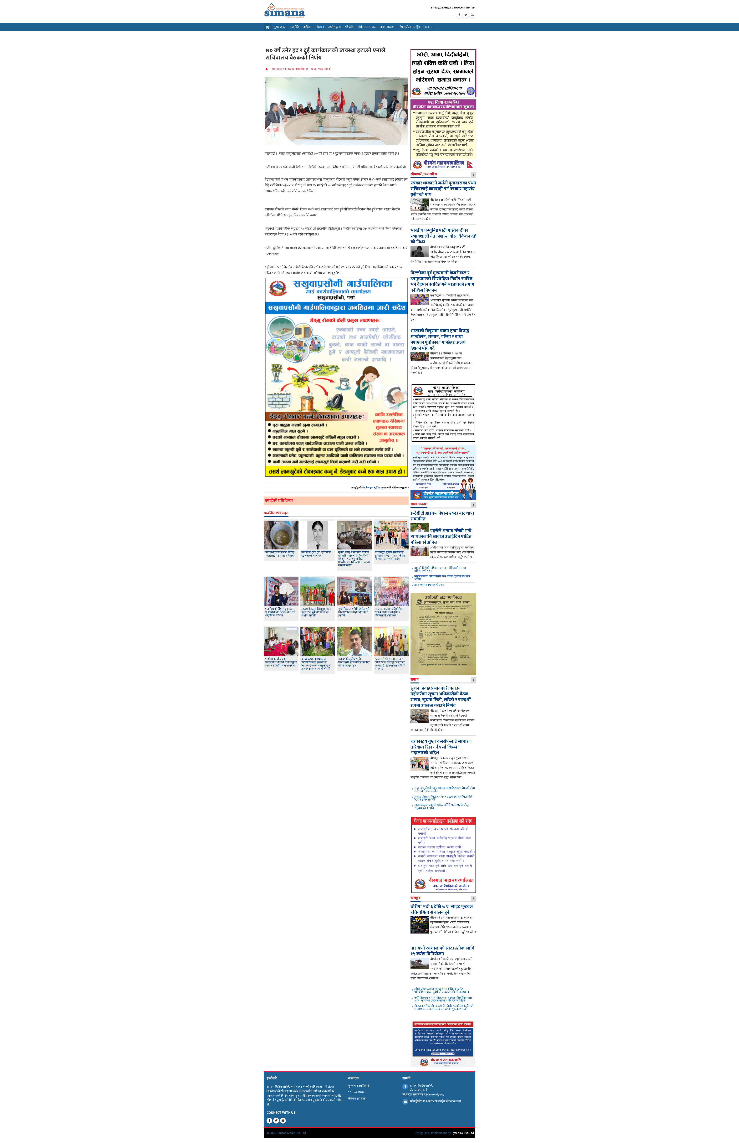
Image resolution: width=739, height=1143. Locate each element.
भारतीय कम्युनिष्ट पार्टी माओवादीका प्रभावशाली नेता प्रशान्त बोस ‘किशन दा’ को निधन (443, 236)
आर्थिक (307, 27)
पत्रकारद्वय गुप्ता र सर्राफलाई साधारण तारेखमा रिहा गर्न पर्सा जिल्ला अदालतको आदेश (390, 555)
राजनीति (294, 27)
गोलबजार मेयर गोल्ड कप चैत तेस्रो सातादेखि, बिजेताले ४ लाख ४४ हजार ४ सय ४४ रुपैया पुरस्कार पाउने (443, 1008)
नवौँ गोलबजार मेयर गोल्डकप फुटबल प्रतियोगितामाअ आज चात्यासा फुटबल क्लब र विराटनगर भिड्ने (443, 999)
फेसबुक (369, 487)
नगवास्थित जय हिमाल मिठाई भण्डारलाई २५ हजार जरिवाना (279, 554)
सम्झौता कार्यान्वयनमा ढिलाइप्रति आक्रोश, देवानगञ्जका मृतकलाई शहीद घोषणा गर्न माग (281, 662)
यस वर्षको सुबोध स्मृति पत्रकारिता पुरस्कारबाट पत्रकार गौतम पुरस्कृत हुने (354, 662)
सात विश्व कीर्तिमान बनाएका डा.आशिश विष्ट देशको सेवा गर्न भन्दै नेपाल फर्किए (280, 612)
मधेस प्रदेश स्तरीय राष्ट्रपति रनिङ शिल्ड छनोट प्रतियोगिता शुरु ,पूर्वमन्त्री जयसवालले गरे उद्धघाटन (441, 991)
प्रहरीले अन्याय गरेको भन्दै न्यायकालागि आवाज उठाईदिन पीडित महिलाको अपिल (440, 536)
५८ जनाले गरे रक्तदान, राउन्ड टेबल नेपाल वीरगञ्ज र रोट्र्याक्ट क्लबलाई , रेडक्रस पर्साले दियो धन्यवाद (390, 664)
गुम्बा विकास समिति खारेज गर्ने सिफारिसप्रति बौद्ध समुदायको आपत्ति (353, 612)
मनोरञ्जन (319, 27)
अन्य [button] (427, 27)
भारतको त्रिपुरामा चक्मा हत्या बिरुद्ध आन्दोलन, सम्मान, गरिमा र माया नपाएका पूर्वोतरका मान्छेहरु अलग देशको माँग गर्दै (439, 339)
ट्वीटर (377, 487)
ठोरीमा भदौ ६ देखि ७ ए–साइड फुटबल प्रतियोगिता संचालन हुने (441, 909)
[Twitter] (466, 15)
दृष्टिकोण (349, 27)
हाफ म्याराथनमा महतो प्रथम (429, 585)
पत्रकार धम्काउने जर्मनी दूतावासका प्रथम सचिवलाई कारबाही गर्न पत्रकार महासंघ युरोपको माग (443, 188)
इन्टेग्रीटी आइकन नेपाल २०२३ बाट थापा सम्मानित (442, 516)
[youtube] (472, 15)
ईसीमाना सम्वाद (367, 27)
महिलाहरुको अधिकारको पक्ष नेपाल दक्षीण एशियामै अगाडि (442, 578)
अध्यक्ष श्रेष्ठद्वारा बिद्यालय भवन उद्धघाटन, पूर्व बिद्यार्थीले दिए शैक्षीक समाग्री (316, 612)
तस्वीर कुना (334, 27)
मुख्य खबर (279, 27)
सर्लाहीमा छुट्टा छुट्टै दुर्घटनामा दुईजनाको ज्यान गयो (316, 554)
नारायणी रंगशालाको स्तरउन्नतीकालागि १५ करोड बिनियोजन (442, 951)
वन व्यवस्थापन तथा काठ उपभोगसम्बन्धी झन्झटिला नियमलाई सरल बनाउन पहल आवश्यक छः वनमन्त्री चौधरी (316, 664)
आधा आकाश (387, 27)
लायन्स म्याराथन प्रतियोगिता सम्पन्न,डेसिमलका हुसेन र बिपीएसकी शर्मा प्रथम (389, 612)
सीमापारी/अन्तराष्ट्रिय (409, 27)
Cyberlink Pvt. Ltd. (462, 1133)
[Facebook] (459, 15)
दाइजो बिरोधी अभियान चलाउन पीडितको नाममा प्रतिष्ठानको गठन (440, 569)
